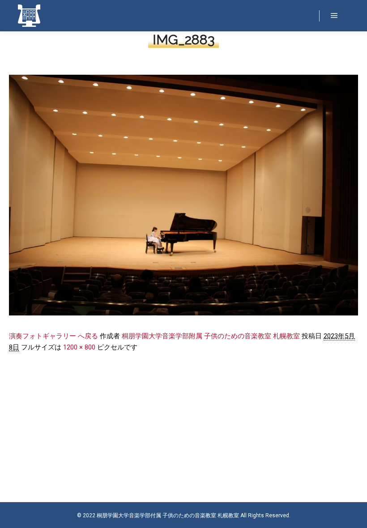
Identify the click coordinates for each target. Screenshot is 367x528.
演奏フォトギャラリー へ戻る (53, 336)
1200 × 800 (79, 347)
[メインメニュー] (334, 15)
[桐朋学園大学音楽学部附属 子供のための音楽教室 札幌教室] (29, 15)
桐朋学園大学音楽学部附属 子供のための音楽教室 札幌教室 (211, 336)
